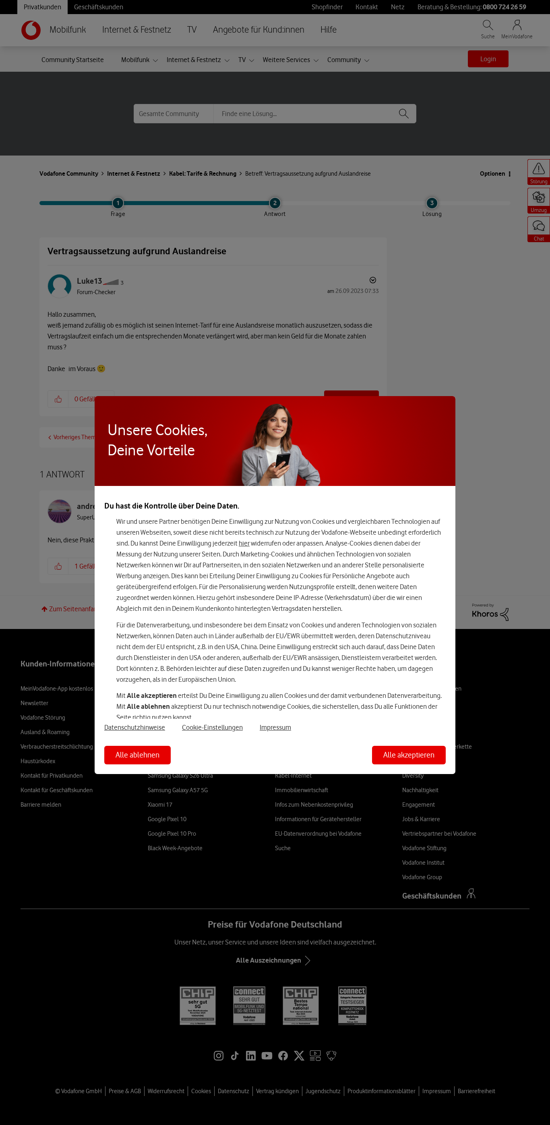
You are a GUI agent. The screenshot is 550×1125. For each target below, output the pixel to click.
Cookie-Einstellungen (212, 727)
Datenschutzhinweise (134, 727)
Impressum (275, 727)
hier (244, 543)
